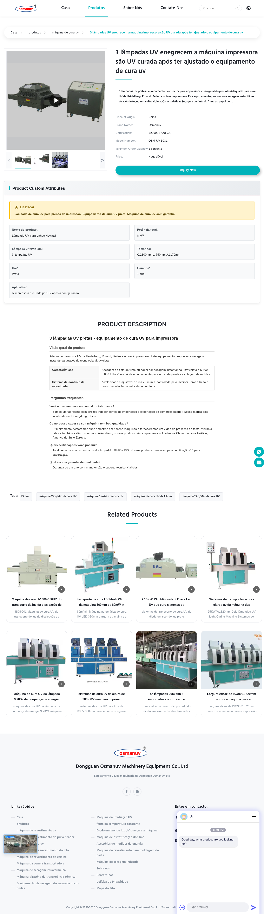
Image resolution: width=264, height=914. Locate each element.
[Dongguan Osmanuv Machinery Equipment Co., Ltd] (27, 8)
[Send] (253, 907)
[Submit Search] (237, 8)
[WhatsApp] (137, 791)
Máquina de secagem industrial (118, 862)
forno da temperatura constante (118, 824)
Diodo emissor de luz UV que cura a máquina (127, 830)
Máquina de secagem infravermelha (41, 870)
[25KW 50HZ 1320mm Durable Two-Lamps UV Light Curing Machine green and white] (56, 100)
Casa (65, 8)
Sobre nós (132, 8)
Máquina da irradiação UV (114, 817)
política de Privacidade (112, 882)
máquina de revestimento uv (36, 830)
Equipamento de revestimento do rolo (43, 850)
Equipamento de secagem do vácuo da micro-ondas (48, 886)
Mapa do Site (106, 888)
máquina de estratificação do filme (120, 837)
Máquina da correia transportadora (40, 863)
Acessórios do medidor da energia (120, 844)
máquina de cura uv (65, 32)
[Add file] (182, 907)
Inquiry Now (187, 170)
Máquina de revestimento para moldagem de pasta (128, 853)
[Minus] (253, 816)
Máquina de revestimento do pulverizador (45, 837)
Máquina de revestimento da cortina (42, 857)
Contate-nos (172, 8)
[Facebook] (127, 791)
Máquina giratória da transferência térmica (46, 877)
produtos (96, 8)
